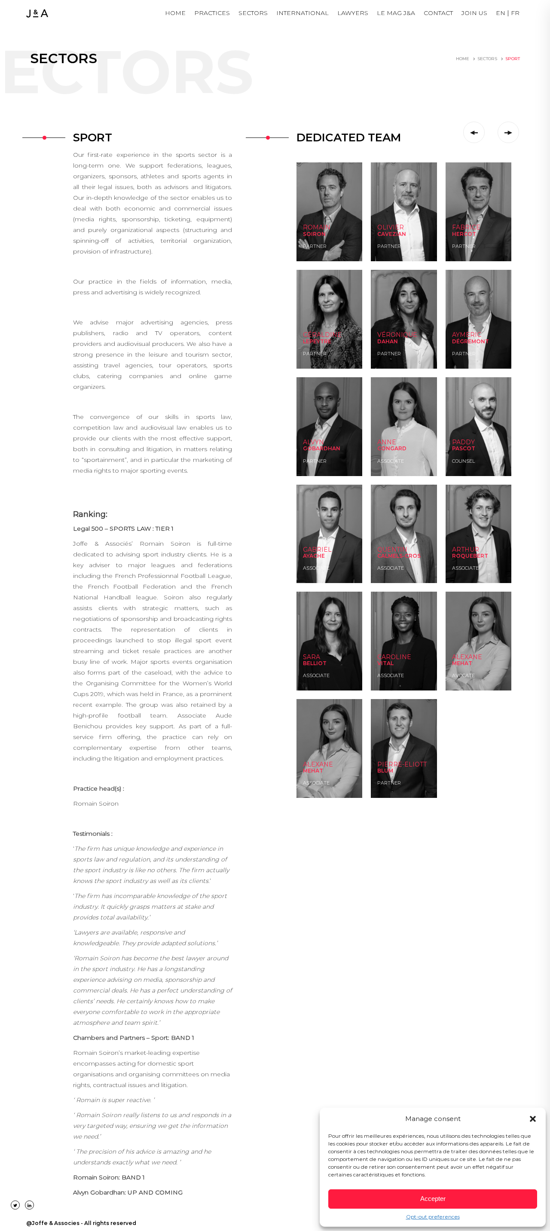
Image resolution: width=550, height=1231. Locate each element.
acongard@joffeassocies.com (405, 459)
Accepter (433, 1198)
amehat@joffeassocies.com (478, 674)
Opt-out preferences (433, 1216)
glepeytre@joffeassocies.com (331, 343)
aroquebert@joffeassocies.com (481, 566)
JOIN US (474, 13)
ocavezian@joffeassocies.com (405, 236)
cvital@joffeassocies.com (401, 674)
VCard (309, 253)
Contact (438, 13)
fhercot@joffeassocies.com (478, 244)
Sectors (253, 13)
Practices (212, 13)
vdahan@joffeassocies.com (403, 343)
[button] (533, 1119)
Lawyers (352, 13)
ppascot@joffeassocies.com (478, 459)
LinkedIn (312, 244)
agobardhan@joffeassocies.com (333, 459)
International (302, 13)
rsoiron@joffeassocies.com (328, 236)
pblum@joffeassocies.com (403, 781)
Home (175, 13)
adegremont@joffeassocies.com (483, 343)
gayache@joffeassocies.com (330, 566)
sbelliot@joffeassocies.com (328, 674)
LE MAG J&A (396, 13)
